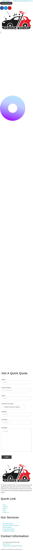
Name (3, 379)
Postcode (4, 419)
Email (3, 395)
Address (4, 411)
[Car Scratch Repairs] (16, 20)
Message (4, 427)
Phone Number (6, 387)
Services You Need (7, 403)
